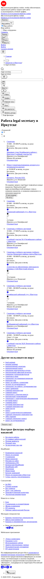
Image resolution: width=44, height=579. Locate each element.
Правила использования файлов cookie (16, 18)
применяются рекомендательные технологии (20, 554)
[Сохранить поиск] (3, 83)
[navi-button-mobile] (3, 52)
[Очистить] (4, 77)
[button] (3, 45)
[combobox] (11, 72)
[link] (5, 39)
